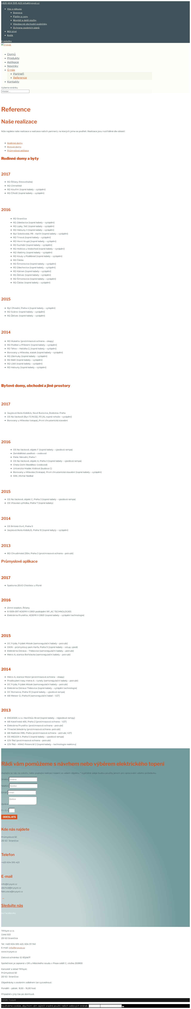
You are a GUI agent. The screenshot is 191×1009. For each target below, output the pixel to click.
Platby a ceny (20, 16)
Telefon (5, 786)
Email (4, 792)
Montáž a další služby (24, 20)
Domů (11, 54)
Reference (20, 77)
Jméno (4, 779)
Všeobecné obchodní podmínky (30, 24)
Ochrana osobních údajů (26, 27)
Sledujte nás (12, 905)
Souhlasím (94, 1006)
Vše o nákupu (14, 9)
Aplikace (13, 62)
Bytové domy (14, 146)
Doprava (17, 12)
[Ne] (123, 1006)
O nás (11, 70)
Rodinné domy (15, 143)
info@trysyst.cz (17, 947)
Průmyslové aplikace (18, 150)
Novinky (12, 66)
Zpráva (4, 804)
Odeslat (8, 817)
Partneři (18, 73)
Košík (10, 35)
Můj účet (12, 31)
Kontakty (13, 81)
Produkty (13, 58)
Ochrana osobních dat (111, 1006)
